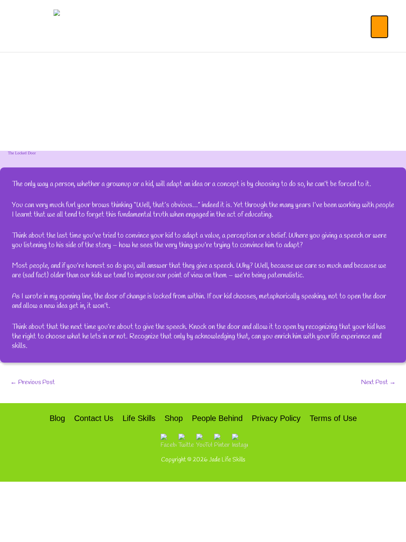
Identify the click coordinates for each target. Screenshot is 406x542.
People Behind (217, 418)
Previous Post (32, 382)
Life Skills (139, 418)
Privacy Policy (276, 418)
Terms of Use (333, 418)
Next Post (378, 382)
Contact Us (93, 418)
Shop (174, 418)
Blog (57, 418)
